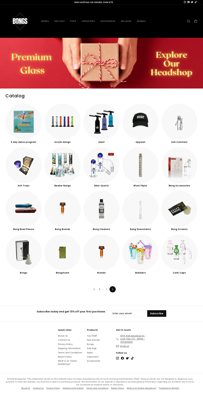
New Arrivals (93, 340)
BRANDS (141, 21)
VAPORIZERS (88, 21)
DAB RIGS (59, 21)
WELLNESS (126, 21)
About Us (63, 335)
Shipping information (69, 348)
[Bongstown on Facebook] (122, 358)
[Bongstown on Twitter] (127, 358)
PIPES (73, 21)
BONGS (45, 21)
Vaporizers (93, 356)
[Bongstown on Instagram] (117, 358)
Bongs (90, 344)
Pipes (90, 352)
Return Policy (65, 356)
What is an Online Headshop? (67, 362)
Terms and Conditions (70, 352)
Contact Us (64, 340)
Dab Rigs (92, 348)
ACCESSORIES (108, 21)
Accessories (93, 361)
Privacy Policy (65, 344)
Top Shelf (92, 335)
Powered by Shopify (169, 388)
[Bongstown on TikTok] (132, 358)
